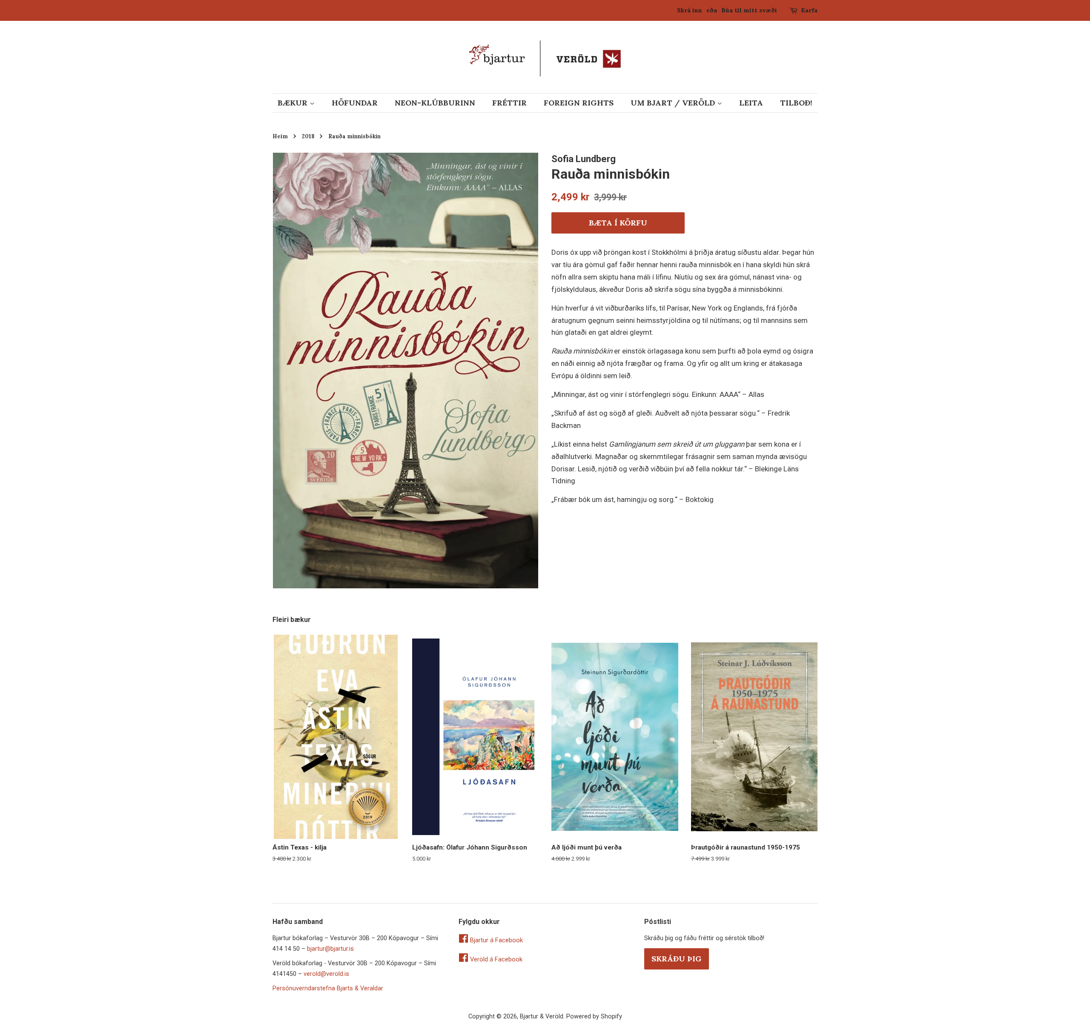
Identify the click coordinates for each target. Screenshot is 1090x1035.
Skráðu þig (676, 959)
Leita (751, 103)
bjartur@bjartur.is (330, 948)
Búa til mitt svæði (749, 10)
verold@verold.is (326, 974)
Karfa (809, 10)
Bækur (294, 103)
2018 (308, 136)
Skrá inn (689, 10)
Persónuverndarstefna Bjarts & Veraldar (327, 988)
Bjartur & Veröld (541, 1016)
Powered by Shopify (594, 1016)
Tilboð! (796, 103)
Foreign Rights (579, 103)
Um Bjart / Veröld (674, 103)
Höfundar (355, 103)
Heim (280, 136)
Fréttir (509, 103)
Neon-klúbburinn (435, 103)
